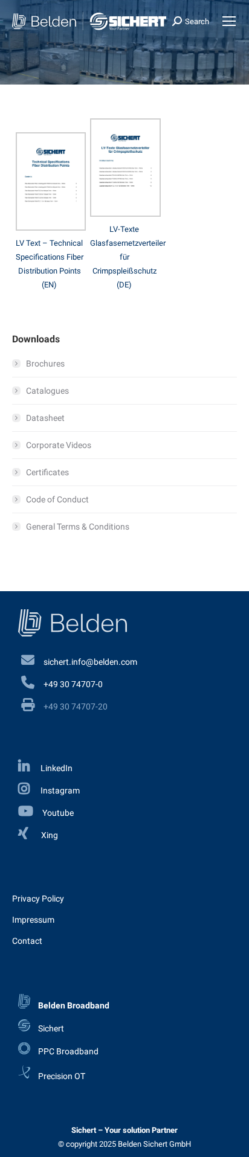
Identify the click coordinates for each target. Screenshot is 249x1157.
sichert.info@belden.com (90, 662)
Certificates (47, 472)
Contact (27, 941)
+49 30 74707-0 (73, 684)
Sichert (50, 1028)
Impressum (33, 920)
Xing (49, 835)
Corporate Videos (58, 445)
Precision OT (60, 1075)
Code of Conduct (57, 499)
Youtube (58, 813)
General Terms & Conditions (77, 526)
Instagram (59, 790)
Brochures (45, 363)
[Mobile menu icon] (229, 21)
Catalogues (47, 391)
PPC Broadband (67, 1051)
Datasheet (45, 418)
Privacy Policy (38, 898)
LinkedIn (56, 768)
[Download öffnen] (51, 227)
